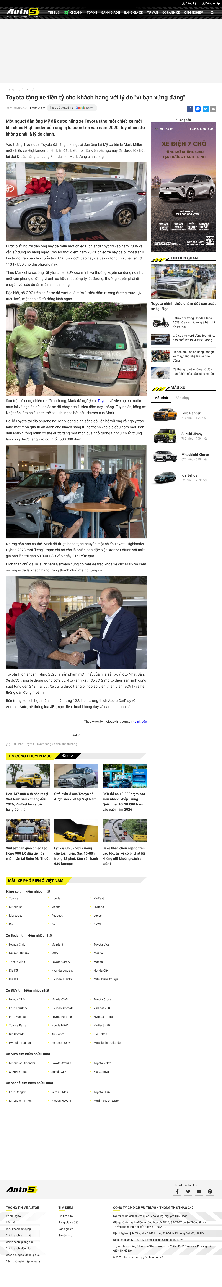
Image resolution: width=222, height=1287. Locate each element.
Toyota (103, 401)
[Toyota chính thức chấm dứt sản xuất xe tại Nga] (183, 281)
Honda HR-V (59, 1025)
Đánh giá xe (110, 12)
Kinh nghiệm (193, 12)
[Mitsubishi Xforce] (165, 457)
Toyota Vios (101, 944)
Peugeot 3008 (60, 1043)
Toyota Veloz (102, 1063)
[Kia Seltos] (165, 478)
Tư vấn (152, 12)
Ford (54, 924)
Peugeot (57, 915)
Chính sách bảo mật (18, 1235)
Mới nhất (161, 398)
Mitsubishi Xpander (22, 1063)
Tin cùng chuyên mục (30, 756)
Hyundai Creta (103, 1017)
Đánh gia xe (66, 1229)
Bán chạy (182, 398)
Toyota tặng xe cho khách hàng (56, 744)
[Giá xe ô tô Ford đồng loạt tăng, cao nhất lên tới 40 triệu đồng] (160, 339)
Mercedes (16, 915)
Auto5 (76, 735)
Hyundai (99, 907)
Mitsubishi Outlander (108, 1043)
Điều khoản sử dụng (18, 1229)
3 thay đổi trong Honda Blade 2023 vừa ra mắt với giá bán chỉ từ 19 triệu (194, 323)
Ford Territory (18, 1008)
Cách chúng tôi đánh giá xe (23, 1255)
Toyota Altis (17, 962)
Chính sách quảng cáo (20, 1242)
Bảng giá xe (133, 12)
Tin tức (54, 12)
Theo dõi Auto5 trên (62, 107)
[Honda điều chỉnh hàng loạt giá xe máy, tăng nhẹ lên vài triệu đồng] (160, 356)
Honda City (101, 970)
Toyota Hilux (102, 1092)
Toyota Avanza (61, 1063)
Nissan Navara (61, 1101)
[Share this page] (213, 109)
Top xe (92, 12)
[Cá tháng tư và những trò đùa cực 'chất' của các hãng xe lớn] (160, 373)
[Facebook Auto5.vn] (177, 1192)
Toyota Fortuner (62, 1017)
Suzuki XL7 (58, 1072)
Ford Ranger (17, 1092)
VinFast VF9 (102, 1025)
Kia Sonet (57, 1034)
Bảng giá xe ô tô (68, 1222)
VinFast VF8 (102, 1008)
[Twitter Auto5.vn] (188, 1192)
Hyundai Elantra (62, 979)
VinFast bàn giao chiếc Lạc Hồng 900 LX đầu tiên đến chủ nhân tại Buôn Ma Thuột (27, 853)
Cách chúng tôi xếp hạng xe (23, 1261)
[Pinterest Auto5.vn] (210, 1192)
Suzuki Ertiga (18, 1072)
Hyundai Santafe (62, 1008)
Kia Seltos (100, 1034)
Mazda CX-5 (59, 999)
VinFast (99, 898)
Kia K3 (13, 979)
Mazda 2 (99, 962)
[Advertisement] (111, 50)
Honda (55, 898)
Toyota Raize (17, 1025)
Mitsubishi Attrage (106, 979)
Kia (11, 924)
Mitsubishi (16, 907)
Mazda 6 (99, 953)
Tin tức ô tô (66, 1216)
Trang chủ (13, 89)
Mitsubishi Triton (20, 1101)
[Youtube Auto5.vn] (199, 1192)
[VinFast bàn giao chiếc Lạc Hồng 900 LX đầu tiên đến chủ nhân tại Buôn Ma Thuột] (28, 830)
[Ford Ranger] (165, 415)
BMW (97, 924)
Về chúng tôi (13, 1216)
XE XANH (76, 12)
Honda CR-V (17, 999)
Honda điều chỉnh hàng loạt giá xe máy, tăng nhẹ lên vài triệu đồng (194, 356)
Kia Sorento (17, 1034)
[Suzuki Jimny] (165, 436)
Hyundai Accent (62, 970)
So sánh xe (171, 12)
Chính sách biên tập (18, 1248)
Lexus (98, 915)
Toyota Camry (60, 962)
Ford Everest (17, 1017)
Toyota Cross (102, 999)
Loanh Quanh (38, 107)
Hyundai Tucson (20, 1043)
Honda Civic (17, 944)
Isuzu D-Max (59, 1092)
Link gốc (141, 722)
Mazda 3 (57, 944)
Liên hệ (10, 1222)
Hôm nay (68, 755)
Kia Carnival (102, 1072)
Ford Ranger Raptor (107, 1101)
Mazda (55, 907)
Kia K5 (13, 970)
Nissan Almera (19, 953)
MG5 (54, 953)
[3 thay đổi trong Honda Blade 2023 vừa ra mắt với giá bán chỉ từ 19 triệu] (160, 322)
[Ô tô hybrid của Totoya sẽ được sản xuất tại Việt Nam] (76, 776)
